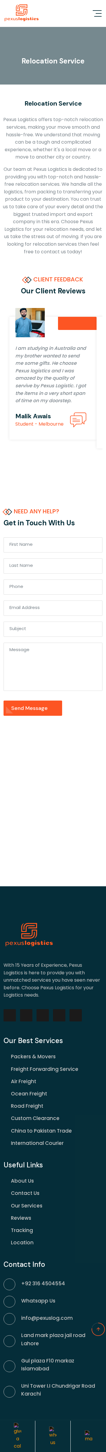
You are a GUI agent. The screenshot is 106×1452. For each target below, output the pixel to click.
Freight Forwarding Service (44, 1069)
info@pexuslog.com (47, 1318)
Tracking (22, 1230)
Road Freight (27, 1105)
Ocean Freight (29, 1093)
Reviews (21, 1218)
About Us (22, 1180)
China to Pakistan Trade (41, 1130)
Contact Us (25, 1193)
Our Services (26, 1205)
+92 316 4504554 (43, 1283)
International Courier (37, 1143)
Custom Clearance (35, 1118)
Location (22, 1242)
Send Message (30, 708)
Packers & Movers (33, 1056)
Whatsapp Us (38, 1300)
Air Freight (23, 1081)
